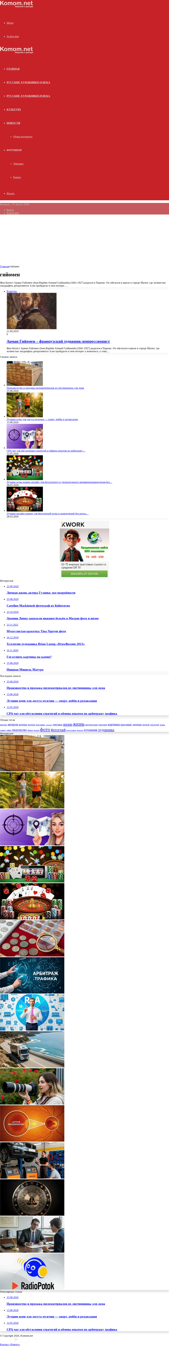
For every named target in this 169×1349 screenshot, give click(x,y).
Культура (14, 109)
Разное (17, 177)
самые (3, 730)
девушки (57, 724)
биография (40, 725)
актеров (13, 724)
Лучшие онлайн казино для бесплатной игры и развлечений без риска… (47, 513)
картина (103, 724)
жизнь (78, 724)
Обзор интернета (22, 136)
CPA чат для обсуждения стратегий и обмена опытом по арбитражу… (46, 450)
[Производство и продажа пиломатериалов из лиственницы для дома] (25, 385)
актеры (23, 724)
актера (3, 724)
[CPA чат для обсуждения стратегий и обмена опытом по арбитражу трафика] (25, 447)
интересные (91, 724)
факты (30, 730)
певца (162, 725)
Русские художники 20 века (28, 96)
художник (91, 730)
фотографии (71, 730)
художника (106, 730)
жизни (67, 724)
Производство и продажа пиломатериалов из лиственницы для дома (45, 388)
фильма (36, 730)
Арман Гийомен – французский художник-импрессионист (58, 341)
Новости (13, 123)
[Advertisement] (84, 240)
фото (45, 729)
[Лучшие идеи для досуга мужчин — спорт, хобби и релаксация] (25, 416)
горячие (49, 725)
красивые (126, 724)
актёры (31, 724)
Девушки (18, 163)
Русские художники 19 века (28, 82)
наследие (154, 724)
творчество (19, 730)
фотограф (58, 730)
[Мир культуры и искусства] (16, 6)
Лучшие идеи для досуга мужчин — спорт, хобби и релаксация (42, 419)
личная (137, 724)
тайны (8, 730)
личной (146, 724)
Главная (4, 266)
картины (114, 724)
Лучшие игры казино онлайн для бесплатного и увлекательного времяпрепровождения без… (59, 482)
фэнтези (80, 730)
